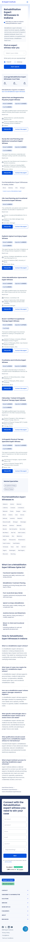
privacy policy (8, 862)
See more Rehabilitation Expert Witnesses (13, 91)
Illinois (4, 188)
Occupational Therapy (10, 485)
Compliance (5, 935)
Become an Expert (8, 884)
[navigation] (27, 2)
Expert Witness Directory (7, 787)
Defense (19, 62)
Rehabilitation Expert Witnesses (9, 789)
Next (15, 856)
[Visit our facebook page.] (3, 927)
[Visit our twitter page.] (6, 927)
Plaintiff (8, 62)
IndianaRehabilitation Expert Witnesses (11, 791)
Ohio (16, 188)
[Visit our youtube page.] (12, 927)
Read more (7, 40)
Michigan (22, 188)
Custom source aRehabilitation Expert (12, 191)
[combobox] (5, 849)
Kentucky (10, 188)
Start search (15, 67)
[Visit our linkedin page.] (9, 927)
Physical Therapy (9, 489)
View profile (7, 129)
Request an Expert (8, 880)
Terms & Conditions (7, 938)
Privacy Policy (6, 932)
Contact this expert (21, 129)
